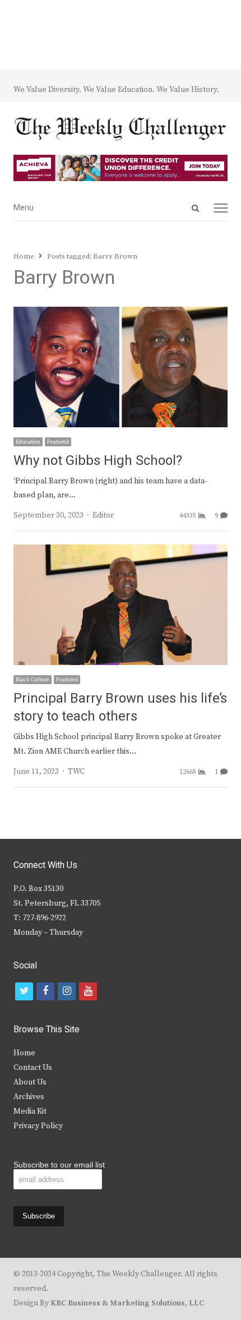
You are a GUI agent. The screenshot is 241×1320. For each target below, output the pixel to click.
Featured (58, 442)
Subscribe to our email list (59, 1164)
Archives (28, 1097)
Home (24, 1053)
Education (28, 442)
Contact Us (32, 1068)
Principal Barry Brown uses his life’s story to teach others (120, 707)
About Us (30, 1082)
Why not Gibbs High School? (97, 460)
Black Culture (32, 679)
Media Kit (30, 1111)
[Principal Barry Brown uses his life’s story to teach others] (120, 551)
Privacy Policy (38, 1126)
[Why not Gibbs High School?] (120, 313)
